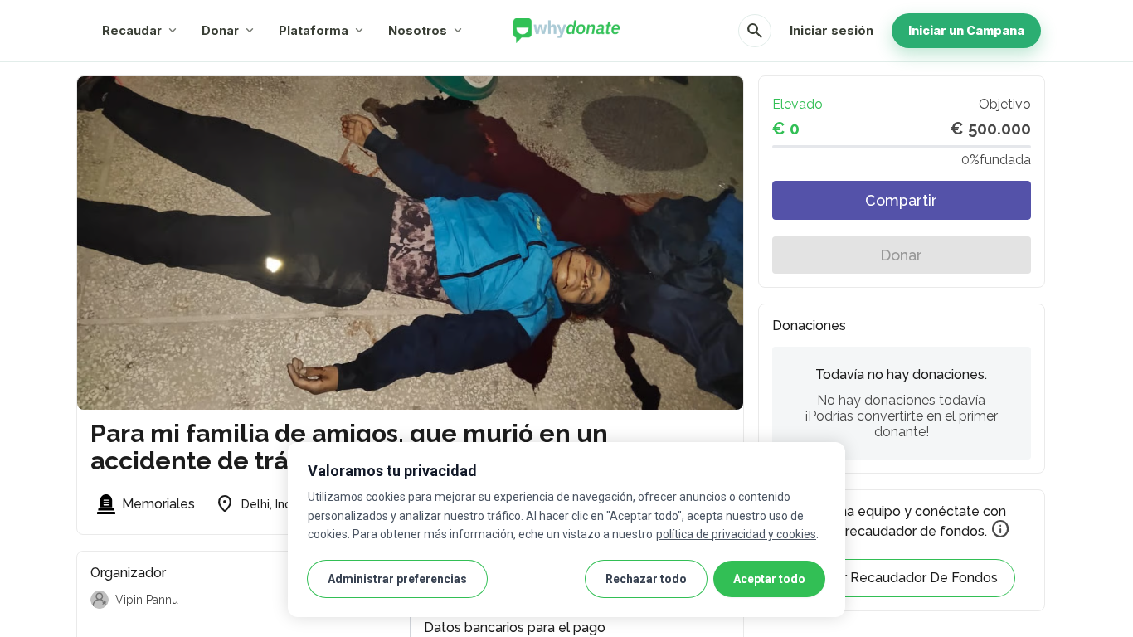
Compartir (901, 200)
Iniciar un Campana (966, 30)
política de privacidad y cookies (736, 534)
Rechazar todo (646, 579)
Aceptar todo (769, 579)
